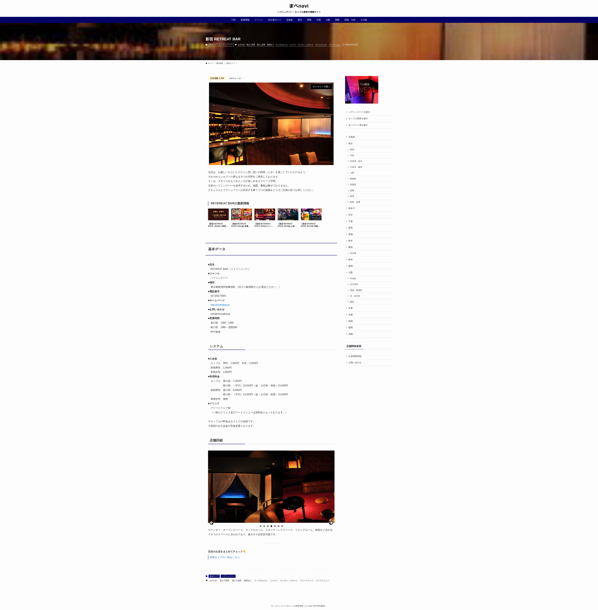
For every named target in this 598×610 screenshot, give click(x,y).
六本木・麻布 (356, 167)
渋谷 (352, 155)
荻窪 (352, 196)
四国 (350, 321)
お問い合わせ (354, 362)
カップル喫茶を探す (358, 118)
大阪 (350, 272)
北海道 (351, 137)
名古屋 (353, 253)
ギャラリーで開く (321, 86)
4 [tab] (271, 526)
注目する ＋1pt (235, 78)
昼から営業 (261, 44)
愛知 (350, 247)
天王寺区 (354, 284)
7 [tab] (282, 526)
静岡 (350, 266)
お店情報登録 (354, 356)
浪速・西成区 (356, 290)
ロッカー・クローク (305, 44)
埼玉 (350, 215)
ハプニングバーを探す (359, 112)
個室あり (270, 44)
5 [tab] (275, 526)
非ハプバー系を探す (358, 125)
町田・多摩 (355, 202)
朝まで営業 (251, 44)
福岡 (350, 327)
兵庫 (350, 308)
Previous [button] (212, 523)
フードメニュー (335, 44)
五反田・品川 (356, 161)
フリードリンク (321, 44)
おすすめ (241, 44)
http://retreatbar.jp (220, 305)
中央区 (353, 279)
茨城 (350, 234)
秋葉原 (353, 184)
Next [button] (331, 523)
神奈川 (351, 208)
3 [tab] (268, 526)
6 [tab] (278, 526)
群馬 (350, 227)
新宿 (352, 149)
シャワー (292, 44)
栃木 (350, 240)
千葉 (350, 221)
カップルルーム (282, 44)
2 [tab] (264, 526)
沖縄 (350, 334)
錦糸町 (353, 179)
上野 (352, 173)
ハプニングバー (227, 45)
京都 (350, 314)
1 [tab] (260, 526)
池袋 (352, 190)
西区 (352, 302)
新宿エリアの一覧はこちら (225, 557)
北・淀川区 (355, 296)
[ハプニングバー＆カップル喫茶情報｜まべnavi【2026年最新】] (299, 8)
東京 (350, 143)
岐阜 (350, 259)
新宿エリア (213, 45)
